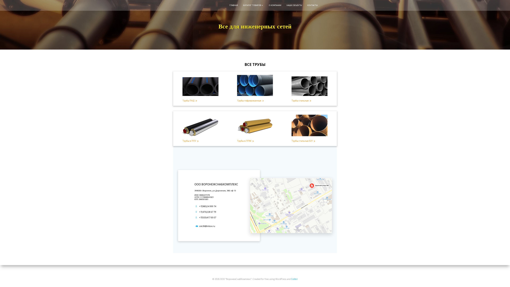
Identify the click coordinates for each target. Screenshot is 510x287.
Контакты (312, 5)
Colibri (294, 279)
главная (234, 5)
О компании (275, 5)
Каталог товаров (252, 5)
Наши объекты (294, 5)
